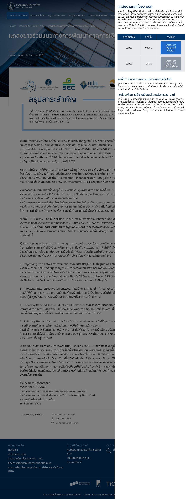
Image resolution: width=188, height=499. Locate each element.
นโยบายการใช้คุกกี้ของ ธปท (145, 28)
